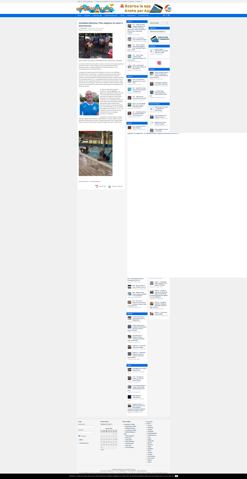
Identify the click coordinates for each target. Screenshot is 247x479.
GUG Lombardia (129, 441)
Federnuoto (149, 421)
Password (80, 430)
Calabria (150, 429)
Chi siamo (124, 1)
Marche (150, 443)
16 (116, 439)
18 (104, 442)
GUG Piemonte (129, 443)
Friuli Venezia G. (152, 435)
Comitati (148, 423)
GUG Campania (129, 436)
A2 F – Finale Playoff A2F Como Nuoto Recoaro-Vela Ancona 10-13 (139, 113)
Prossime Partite (142, 16)
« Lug (101, 449)
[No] (245, 476)
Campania (150, 431)
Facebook (166, 15)
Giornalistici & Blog (129, 424)
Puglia (149, 446)
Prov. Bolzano (151, 456)
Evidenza (90, 30)
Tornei (121, 16)
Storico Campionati (87, 1)
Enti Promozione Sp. (110, 16)
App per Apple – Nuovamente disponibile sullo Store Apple (161, 51)
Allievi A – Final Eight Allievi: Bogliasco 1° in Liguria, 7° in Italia (161, 283)
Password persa (84, 443)
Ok (176, 476)
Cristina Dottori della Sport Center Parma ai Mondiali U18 (138, 318)
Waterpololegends (130, 432)
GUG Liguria (128, 439)
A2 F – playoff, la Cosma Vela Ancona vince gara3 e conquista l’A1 (139, 89)
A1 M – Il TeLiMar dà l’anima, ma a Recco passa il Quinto (138, 378)
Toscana (150, 452)
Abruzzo (150, 425)
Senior (78, 16)
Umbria (150, 460)
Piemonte (150, 444)
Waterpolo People (130, 428)
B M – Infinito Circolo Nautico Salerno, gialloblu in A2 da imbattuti (139, 294)
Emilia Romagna (152, 433)
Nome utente (81, 424)
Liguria (149, 439)
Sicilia (149, 450)
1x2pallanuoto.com (124, 8)
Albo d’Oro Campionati (102, 1)
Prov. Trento (151, 458)
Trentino (150, 454)
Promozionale (97, 30)
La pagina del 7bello (130, 430)
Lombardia (151, 441)
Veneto (149, 462)
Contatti (138, 1)
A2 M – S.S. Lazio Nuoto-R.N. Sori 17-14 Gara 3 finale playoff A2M (139, 105)
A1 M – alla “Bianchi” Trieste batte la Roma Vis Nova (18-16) (139, 67)
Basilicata (150, 427)
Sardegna (150, 448)
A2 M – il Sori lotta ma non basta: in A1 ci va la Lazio (138, 81)
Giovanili (86, 16)
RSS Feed (164, 15)
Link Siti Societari (115, 1)
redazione (83, 28)
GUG (125, 434)
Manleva (131, 1)
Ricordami (83, 436)
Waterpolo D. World (130, 426)
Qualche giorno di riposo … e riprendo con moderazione (161, 108)
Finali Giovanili (97, 16)
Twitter (169, 15)
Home (78, 1)
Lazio (149, 437)
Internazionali (130, 16)
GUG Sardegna (129, 447)
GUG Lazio (128, 438)
